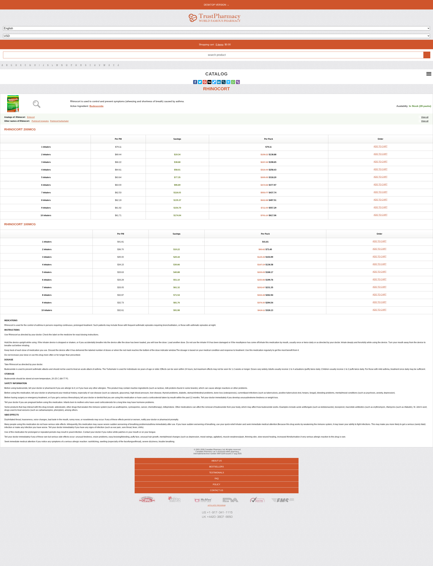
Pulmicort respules (40, 121)
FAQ (217, 478)
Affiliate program (216, 505)
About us (216, 461)
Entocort (31, 117)
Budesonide (96, 106)
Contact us (216, 490)
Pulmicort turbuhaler (59, 121)
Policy (216, 484)
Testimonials (216, 472)
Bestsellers (216, 467)
